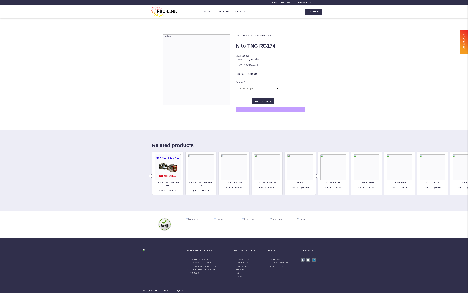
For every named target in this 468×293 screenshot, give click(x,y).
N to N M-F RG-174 (234, 182)
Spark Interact (183, 291)
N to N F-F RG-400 (300, 182)
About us (224, 12)
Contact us (240, 12)
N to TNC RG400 (432, 182)
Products (208, 12)
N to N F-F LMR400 (366, 182)
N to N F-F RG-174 (333, 182)
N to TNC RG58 (399, 182)
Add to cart (263, 101)
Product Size (242, 82)
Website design (172, 291)
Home (238, 35)
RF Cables (244, 35)
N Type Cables (254, 35)
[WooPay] (270, 109)
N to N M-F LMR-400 (267, 182)
